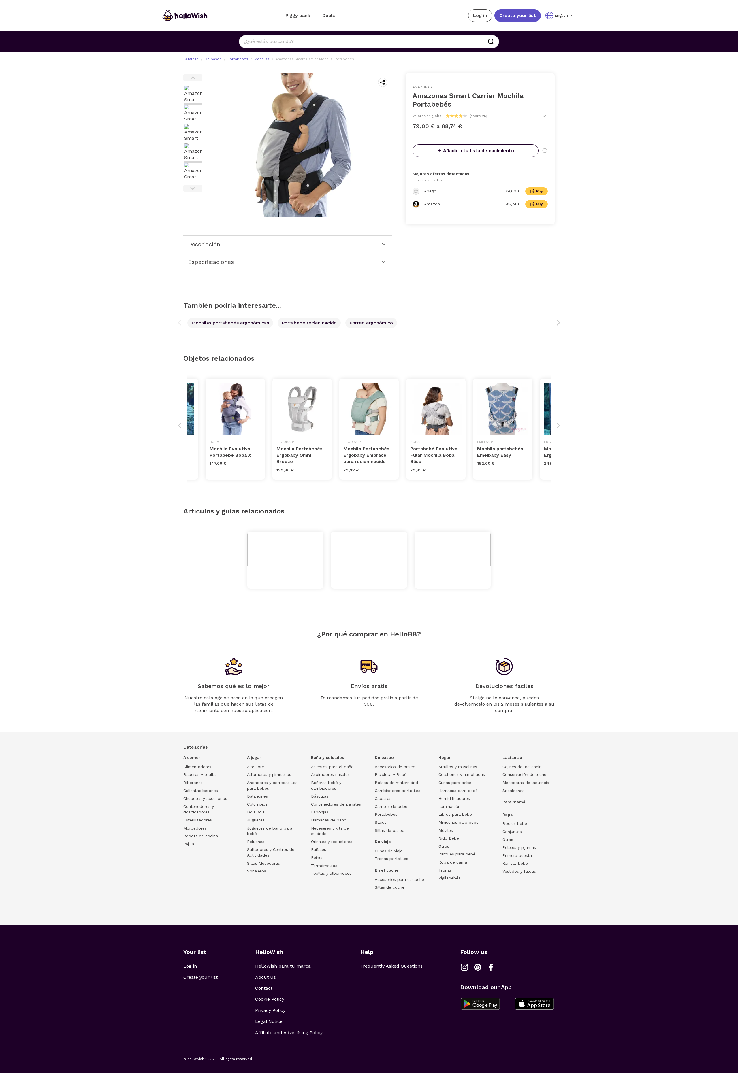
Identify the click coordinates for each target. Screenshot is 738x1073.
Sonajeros (256, 871)
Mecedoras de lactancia (525, 782)
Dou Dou (255, 812)
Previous (192, 77)
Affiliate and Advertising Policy (289, 1032)
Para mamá (513, 802)
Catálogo (191, 59)
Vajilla (188, 844)
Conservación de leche (524, 774)
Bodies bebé (514, 823)
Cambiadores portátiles (397, 790)
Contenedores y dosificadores (198, 809)
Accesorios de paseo (395, 766)
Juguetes (256, 820)
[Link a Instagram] (464, 967)
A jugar (254, 757)
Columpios (257, 804)
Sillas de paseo (389, 830)
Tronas (445, 870)
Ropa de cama (452, 862)
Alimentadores (197, 766)
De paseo (213, 59)
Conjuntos (512, 831)
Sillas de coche (389, 887)
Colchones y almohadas (461, 774)
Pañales (318, 849)
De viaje (383, 841)
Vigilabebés (449, 878)
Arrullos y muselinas (457, 766)
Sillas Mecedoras (263, 863)
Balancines (257, 796)
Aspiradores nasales (330, 774)
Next (192, 188)
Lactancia (512, 757)
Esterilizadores (197, 820)
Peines (317, 857)
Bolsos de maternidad (396, 782)
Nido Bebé (448, 838)
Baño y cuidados (327, 757)
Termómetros (324, 865)
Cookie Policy (269, 999)
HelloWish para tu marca (283, 966)
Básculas (319, 796)
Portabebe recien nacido (309, 323)
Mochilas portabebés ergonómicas (230, 323)
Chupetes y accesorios (205, 798)
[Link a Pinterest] (477, 967)
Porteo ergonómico (371, 323)
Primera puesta (517, 855)
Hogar (444, 757)
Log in (480, 15)
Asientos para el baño (332, 766)
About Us (265, 977)
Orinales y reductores (331, 841)
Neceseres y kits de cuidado (330, 831)
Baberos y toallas (200, 774)
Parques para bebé (456, 854)
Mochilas (262, 59)
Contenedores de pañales (336, 804)
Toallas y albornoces (331, 873)
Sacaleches (513, 790)
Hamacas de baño (329, 820)
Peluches (255, 841)
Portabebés (238, 59)
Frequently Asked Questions (391, 966)
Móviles (445, 830)
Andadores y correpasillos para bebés (272, 785)
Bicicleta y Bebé (390, 774)
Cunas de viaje (388, 851)
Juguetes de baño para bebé (269, 831)
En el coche (387, 870)
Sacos (381, 822)
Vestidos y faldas (519, 871)
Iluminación (449, 806)
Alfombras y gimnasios (269, 774)
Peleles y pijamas (519, 847)
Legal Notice (269, 1021)
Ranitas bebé (515, 863)
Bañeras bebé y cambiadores (326, 785)
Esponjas (319, 812)
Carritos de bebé (391, 806)
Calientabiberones (200, 790)
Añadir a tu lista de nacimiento (478, 150)
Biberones (193, 782)
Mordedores (195, 828)
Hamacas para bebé (458, 790)
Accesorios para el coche (399, 879)
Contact (263, 988)
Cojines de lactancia (521, 766)
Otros (443, 846)
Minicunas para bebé (458, 822)
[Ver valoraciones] (544, 116)
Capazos (383, 798)
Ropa (507, 814)
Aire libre (255, 766)
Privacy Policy (270, 1010)
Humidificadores (454, 798)
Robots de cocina (200, 836)
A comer (191, 757)
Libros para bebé (455, 814)
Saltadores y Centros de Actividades (270, 852)
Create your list (517, 15)
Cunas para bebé (454, 782)
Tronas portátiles (391, 858)
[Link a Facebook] (491, 967)
